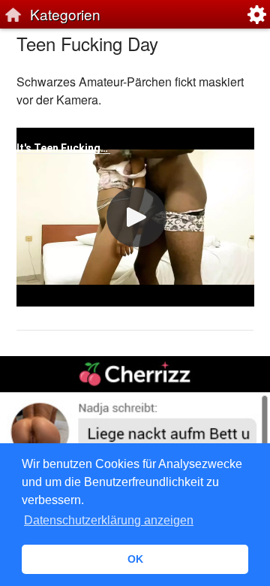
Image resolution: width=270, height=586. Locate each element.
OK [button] (135, 559)
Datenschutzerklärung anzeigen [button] (109, 520)
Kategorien (65, 14)
